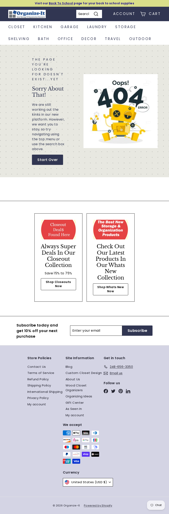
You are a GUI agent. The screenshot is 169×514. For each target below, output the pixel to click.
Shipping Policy (39, 385)
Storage (125, 26)
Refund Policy (38, 379)
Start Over (47, 159)
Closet (16, 26)
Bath (43, 38)
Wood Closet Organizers (76, 387)
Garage (70, 26)
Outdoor (140, 38)
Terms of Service (40, 373)
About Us (73, 379)
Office (65, 38)
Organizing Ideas (79, 396)
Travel (113, 38)
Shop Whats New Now (110, 289)
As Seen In (74, 409)
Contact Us (36, 367)
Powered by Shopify (98, 505)
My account (36, 404)
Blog (69, 367)
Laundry (97, 26)
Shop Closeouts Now (58, 284)
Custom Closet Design (84, 373)
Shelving (19, 38)
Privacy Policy (38, 398)
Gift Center (75, 402)
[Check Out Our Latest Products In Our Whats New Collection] (110, 229)
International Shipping (45, 392)
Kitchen (42, 26)
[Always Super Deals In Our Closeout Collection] (58, 229)
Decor (89, 38)
